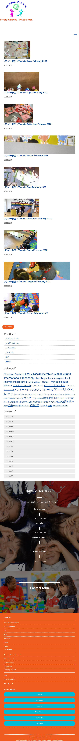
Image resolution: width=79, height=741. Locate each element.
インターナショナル (54, 385)
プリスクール (11, 348)
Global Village (30, 373)
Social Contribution (9, 626)
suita (65, 381)
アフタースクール (12, 338)
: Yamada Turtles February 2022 (26, 313)
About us (7, 617)
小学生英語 (55, 401)
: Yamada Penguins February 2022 (27, 282)
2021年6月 (10, 461)
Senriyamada (39, 700)
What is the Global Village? (11, 623)
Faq (5, 630)
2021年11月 (10, 436)
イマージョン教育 (37, 385)
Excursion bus (8, 666)
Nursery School (9, 689)
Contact (6, 646)
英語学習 (34, 405)
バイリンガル (16, 398)
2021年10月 (10, 441)
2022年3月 (10, 417)
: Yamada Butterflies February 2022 (27, 124)
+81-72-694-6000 (40, 547)
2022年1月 (10, 427)
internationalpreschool (15, 381)
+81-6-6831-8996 (40, 519)
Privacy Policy (45, 740)
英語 (10, 405)
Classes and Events (9, 679)
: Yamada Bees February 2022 (25, 187)
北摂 (51, 398)
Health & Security (9, 663)
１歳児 (65, 406)
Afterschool (9, 374)
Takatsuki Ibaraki (39, 711)
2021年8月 (10, 451)
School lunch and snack (10, 659)
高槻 (50, 405)
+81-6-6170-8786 (40, 561)
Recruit (6, 642)
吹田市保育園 (23, 402)
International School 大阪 (42, 382)
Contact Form (39, 723)
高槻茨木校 (60, 405)
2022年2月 (10, 422)
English (18, 374)
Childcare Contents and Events (12, 655)
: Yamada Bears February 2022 (25, 61)
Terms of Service (56, 740)
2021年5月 (10, 466)
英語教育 (44, 406)
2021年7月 (10, 456)
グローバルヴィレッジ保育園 (61, 394)
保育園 (45, 398)
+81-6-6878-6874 (40, 533)
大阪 (30, 401)
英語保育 (17, 406)
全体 (7, 357)
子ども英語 (45, 402)
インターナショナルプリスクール (33, 389)
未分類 (8, 361)
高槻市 (55, 406)
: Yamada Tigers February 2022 (25, 92)
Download (39, 694)
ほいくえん (10, 352)
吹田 (15, 401)
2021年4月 (10, 471)
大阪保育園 (36, 402)
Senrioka (39, 706)
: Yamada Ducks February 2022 (25, 250)
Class (5, 675)
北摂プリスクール (60, 398)
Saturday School (10, 670)
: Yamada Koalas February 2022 (26, 155)
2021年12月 (10, 432)
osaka (59, 381)
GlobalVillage (46, 374)
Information (7, 638)
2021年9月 (10, 446)
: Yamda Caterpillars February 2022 (27, 218)
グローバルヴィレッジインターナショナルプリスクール (33, 394)
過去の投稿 (8, 327)
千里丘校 (9, 402)
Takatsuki (8, 385)
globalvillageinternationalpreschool (51, 378)
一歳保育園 (40, 398)
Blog (5, 634)
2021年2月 (10, 476)
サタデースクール (12, 343)
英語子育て (25, 406)
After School (8, 684)
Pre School (8, 649)
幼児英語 (66, 401)
